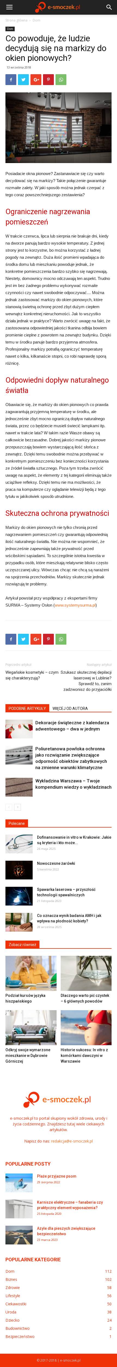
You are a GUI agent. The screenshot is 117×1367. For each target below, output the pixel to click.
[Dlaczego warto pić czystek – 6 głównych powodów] (86, 973)
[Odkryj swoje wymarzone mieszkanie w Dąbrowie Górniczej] (31, 1027)
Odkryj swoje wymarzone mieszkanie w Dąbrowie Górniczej (27, 1055)
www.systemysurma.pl (75, 605)
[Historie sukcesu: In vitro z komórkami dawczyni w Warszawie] (86, 1027)
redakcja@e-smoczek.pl (72, 1141)
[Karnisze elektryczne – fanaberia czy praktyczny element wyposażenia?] (19, 1209)
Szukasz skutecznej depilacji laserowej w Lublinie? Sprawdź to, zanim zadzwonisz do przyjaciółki (86, 681)
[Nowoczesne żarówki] (19, 870)
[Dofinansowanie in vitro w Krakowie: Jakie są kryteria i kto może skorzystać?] (19, 844)
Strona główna (16, 20)
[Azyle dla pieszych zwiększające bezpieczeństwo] (19, 1235)
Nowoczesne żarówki (56, 863)
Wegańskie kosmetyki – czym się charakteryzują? (32, 675)
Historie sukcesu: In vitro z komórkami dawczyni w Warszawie (84, 1055)
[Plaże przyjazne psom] (19, 1183)
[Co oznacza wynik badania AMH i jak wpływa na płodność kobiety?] (19, 922)
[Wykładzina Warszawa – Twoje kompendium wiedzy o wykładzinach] (19, 787)
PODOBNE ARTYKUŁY (27, 708)
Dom (36, 20)
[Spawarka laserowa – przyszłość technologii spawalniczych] (19, 896)
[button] (109, 7)
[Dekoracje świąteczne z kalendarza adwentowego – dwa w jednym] (19, 729)
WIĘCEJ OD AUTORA (70, 708)
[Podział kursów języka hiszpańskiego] (31, 973)
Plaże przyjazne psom (56, 1176)
